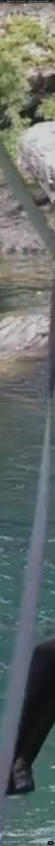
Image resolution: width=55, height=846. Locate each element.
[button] (4, 5)
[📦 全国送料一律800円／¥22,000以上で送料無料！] (18, 1)
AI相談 (50, 843)
